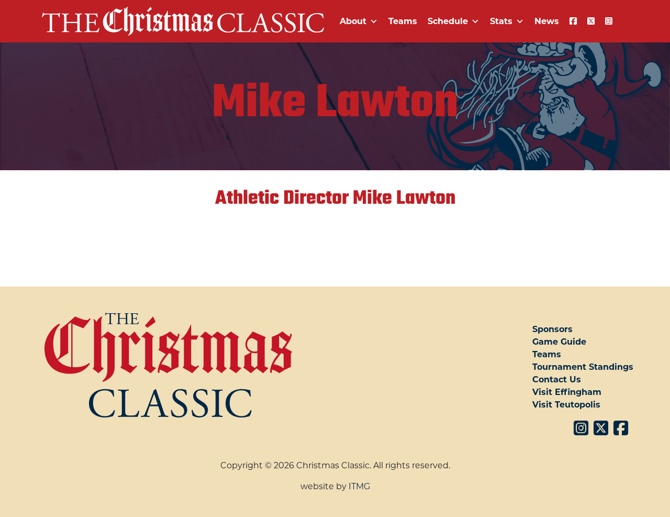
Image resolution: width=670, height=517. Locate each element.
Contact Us (556, 379)
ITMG (359, 486)
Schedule (448, 21)
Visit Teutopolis (566, 405)
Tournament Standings (582, 367)
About (353, 21)
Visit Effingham (566, 392)
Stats (501, 21)
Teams (402, 21)
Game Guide (559, 342)
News (546, 21)
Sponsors (552, 329)
